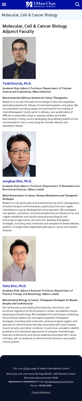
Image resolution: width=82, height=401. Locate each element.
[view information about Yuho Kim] (20, 280)
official (27, 368)
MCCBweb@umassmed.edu (59, 381)
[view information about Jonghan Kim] (20, 175)
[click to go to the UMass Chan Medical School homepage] (41, 4)
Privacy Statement (41, 392)
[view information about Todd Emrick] (20, 78)
